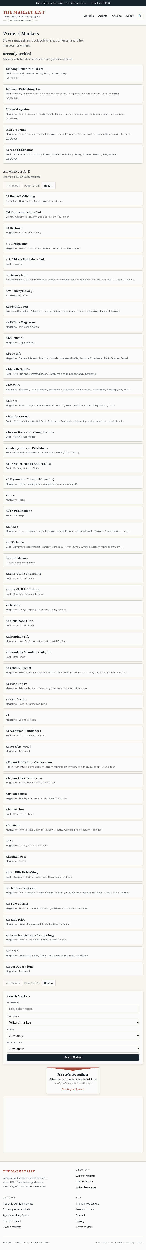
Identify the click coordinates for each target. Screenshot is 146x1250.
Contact (80, 1215)
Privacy (80, 1221)
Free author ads (85, 1209)
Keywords (13, 1002)
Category (13, 1016)
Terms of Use (84, 1226)
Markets (88, 15)
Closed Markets (12, 1226)
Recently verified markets (18, 1203)
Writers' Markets (85, 1175)
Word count (15, 1043)
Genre (10, 1029)
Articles (117, 15)
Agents (102, 15)
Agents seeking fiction (16, 1215)
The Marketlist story (87, 1203)
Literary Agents (84, 1181)
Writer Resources (86, 1187)
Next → (48, 185)
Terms (139, 1242)
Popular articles (12, 1221)
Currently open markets (16, 1209)
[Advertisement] (73, 1125)
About (130, 15)
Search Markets (73, 1057)
